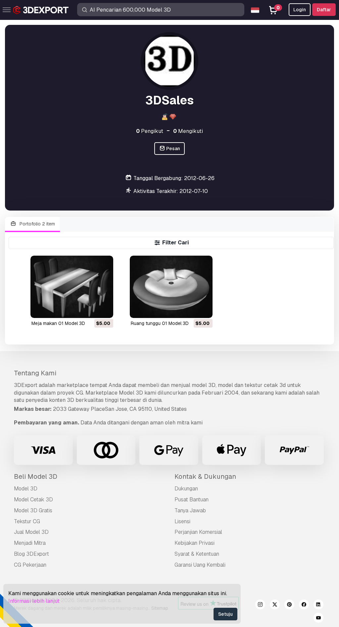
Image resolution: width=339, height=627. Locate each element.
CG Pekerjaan (30, 564)
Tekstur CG (27, 521)
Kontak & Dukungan (205, 476)
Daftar (324, 10)
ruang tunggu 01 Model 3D (160, 323)
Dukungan (186, 488)
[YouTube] (318, 618)
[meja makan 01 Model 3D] (71, 287)
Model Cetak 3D (33, 499)
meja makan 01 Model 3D (58, 323)
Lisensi (182, 521)
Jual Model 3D (31, 532)
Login (299, 10)
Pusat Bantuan (191, 499)
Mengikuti (188, 131)
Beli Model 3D (35, 476)
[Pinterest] (289, 605)
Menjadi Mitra (30, 542)
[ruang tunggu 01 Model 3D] (171, 287)
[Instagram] (260, 605)
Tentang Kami (35, 373)
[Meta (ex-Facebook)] (304, 605)
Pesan (172, 149)
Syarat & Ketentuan (196, 553)
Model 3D (25, 488)
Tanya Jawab (190, 510)
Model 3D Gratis (33, 510)
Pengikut (149, 131)
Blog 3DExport (31, 553)
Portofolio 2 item (36, 224)
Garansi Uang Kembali (199, 564)
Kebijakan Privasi (194, 542)
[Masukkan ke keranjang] (90, 308)
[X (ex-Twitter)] (274, 605)
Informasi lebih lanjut (34, 600)
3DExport (25, 385)
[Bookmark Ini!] (104, 308)
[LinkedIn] (318, 605)
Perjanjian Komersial (198, 532)
